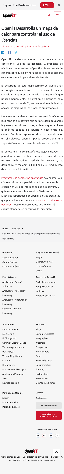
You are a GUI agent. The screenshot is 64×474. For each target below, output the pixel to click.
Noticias (40, 291)
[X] (57, 435)
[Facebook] (9, 52)
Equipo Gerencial (44, 286)
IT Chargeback (9, 338)
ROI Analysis (8, 351)
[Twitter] (15, 52)
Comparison (42, 347)
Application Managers (13, 374)
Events (39, 356)
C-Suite (6, 360)
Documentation (43, 365)
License (44, 261)
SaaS (4, 378)
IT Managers (8, 365)
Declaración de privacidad (35, 457)
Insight (39, 257)
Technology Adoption (13, 347)
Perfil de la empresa (46, 282)
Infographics (42, 338)
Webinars (40, 342)
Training (40, 369)
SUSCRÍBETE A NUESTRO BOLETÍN (48, 415)
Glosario (39, 392)
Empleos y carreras (45, 295)
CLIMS (39, 270)
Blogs (38, 329)
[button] (49, 15)
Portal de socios (10, 402)
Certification (42, 374)
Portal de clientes (11, 406)
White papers (42, 351)
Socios (5, 398)
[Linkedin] (2, 52)
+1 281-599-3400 (49, 405)
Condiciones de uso (10, 457)
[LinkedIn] (38, 435)
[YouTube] (44, 435)
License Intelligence (45, 383)
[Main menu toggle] (57, 15)
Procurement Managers (14, 369)
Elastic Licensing (10, 383)
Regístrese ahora (48, 5)
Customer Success (45, 334)
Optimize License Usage (14, 342)
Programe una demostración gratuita (22, 178)
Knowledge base (44, 360)
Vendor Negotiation (12, 356)
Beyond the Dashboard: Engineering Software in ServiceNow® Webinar (19, 5)
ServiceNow (42, 378)
